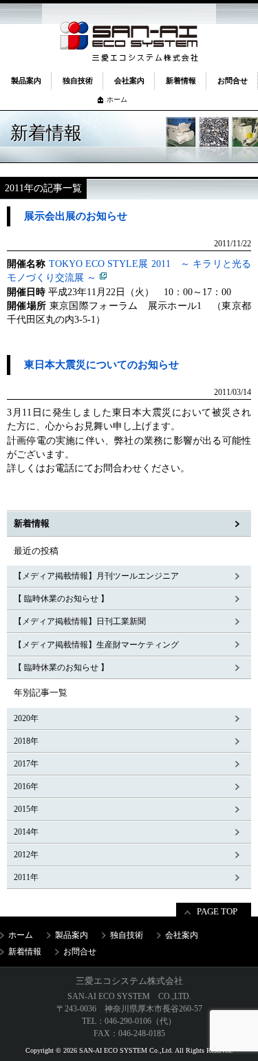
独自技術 (78, 80)
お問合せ (232, 80)
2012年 (26, 854)
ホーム (117, 99)
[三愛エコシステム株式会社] (129, 35)
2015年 (26, 809)
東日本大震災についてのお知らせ (101, 364)
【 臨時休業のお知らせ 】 (61, 598)
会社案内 (129, 80)
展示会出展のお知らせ (75, 216)
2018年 (26, 741)
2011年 (26, 877)
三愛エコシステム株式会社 (129, 981)
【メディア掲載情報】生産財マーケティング (96, 645)
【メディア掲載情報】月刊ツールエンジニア (96, 576)
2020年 (26, 718)
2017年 (26, 764)
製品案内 (26, 80)
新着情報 (181, 80)
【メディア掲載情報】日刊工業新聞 (80, 621)
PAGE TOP (217, 911)
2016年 (26, 786)
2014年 (26, 832)
